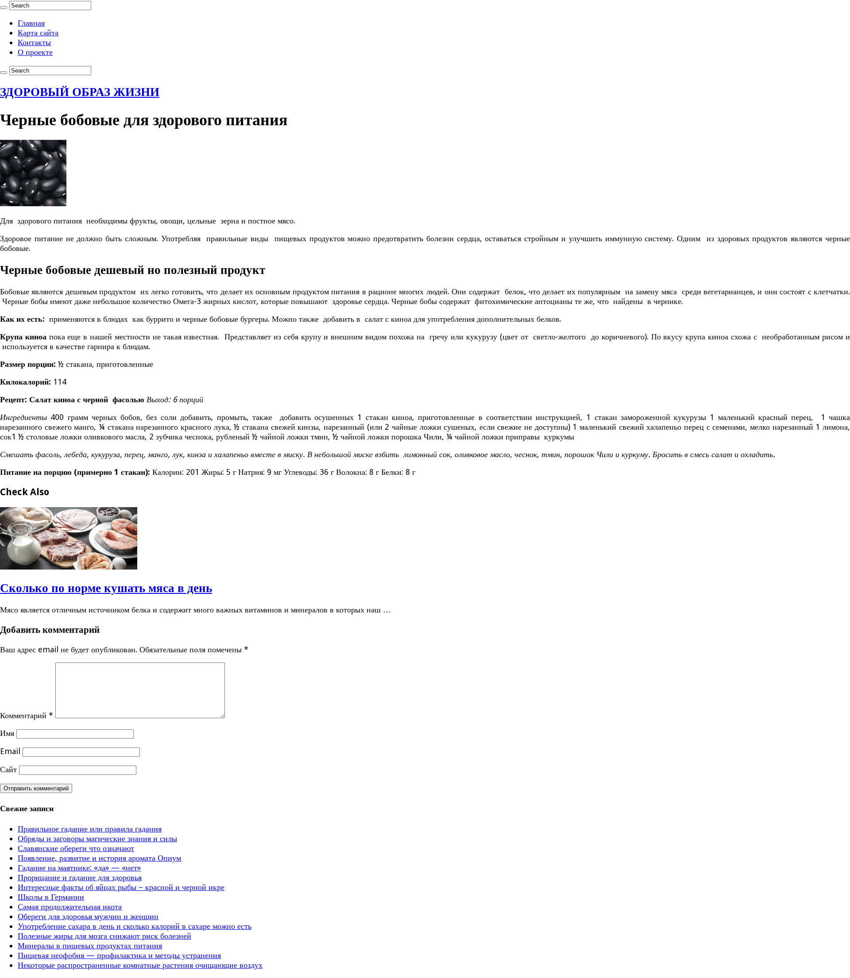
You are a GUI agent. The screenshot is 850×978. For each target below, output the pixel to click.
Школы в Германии (51, 896)
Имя (7, 733)
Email (10, 751)
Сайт (8, 769)
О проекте (35, 52)
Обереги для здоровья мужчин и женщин (88, 916)
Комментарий (26, 715)
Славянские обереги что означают (76, 848)
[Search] (3, 7)
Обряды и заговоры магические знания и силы (97, 838)
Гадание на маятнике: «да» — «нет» (79, 867)
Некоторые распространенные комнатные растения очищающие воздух (140, 965)
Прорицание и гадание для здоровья (80, 877)
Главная (31, 22)
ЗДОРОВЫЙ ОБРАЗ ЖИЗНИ (79, 92)
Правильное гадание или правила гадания (90, 828)
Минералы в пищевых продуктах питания (90, 945)
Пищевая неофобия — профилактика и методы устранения (119, 955)
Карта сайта (38, 32)
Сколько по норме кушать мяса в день (106, 588)
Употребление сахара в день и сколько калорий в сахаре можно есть (134, 926)
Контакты (34, 42)
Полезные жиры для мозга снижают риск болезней (104, 935)
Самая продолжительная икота (70, 906)
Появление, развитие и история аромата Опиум (99, 857)
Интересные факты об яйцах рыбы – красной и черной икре (121, 887)
